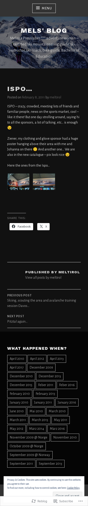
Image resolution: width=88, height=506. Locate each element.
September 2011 (21, 463)
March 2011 (18, 420)
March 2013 (40, 420)
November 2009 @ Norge (28, 437)
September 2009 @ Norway (30, 455)
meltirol (55, 97)
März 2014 (36, 428)
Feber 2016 (67, 385)
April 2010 (17, 358)
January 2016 (67, 402)
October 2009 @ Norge (26, 446)
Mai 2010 (36, 411)
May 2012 (16, 428)
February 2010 (20, 393)
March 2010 (57, 411)
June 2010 (17, 411)
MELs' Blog (44, 30)
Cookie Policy (73, 487)
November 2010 (65, 437)
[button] (18, 184)
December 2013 (50, 376)
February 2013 (45, 393)
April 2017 (17, 367)
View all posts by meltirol (43, 277)
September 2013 (50, 463)
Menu (47, 8)
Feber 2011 (45, 385)
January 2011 (43, 402)
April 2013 (57, 358)
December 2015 (21, 385)
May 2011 (60, 420)
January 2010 (19, 402)
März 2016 (57, 428)
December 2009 (41, 367)
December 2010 (21, 376)
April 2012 (37, 358)
